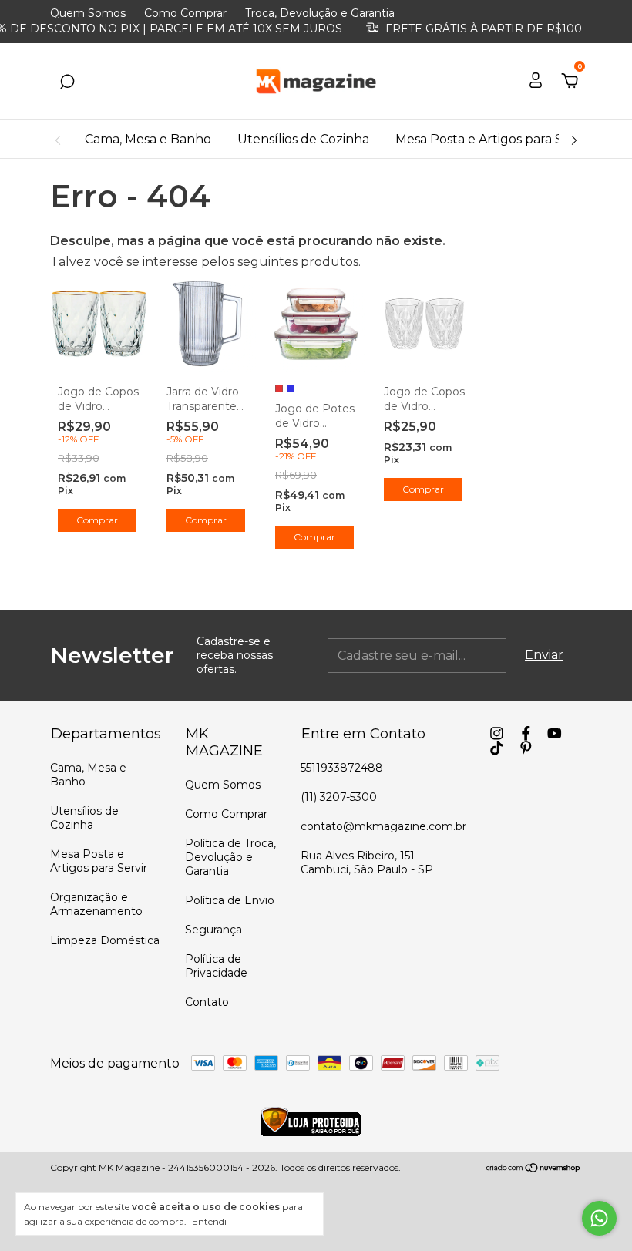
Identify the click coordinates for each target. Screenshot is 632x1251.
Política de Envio (229, 900)
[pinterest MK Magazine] (526, 748)
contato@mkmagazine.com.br (383, 826)
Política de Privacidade (216, 966)
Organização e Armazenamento (96, 904)
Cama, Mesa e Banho (148, 139)
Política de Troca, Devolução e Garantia (230, 857)
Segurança (213, 930)
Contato (207, 1002)
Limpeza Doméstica (105, 940)
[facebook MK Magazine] (526, 733)
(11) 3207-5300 (339, 797)
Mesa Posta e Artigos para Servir (492, 139)
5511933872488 (342, 768)
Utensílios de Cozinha (303, 139)
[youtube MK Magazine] (554, 733)
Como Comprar (185, 13)
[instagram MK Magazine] (496, 733)
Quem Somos (88, 13)
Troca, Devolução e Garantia (320, 13)
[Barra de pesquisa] (67, 82)
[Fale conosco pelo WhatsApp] (599, 1218)
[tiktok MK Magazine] (496, 748)
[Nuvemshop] (534, 1169)
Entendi (209, 1221)
